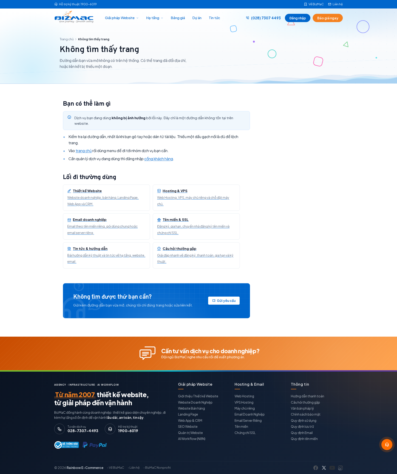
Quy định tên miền (304, 438)
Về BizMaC (316, 4)
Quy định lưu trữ (302, 426)
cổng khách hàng (158, 158)
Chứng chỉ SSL (245, 433)
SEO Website (188, 426)
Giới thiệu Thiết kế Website (198, 396)
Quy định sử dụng (303, 420)
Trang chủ (67, 39)
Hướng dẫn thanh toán (307, 396)
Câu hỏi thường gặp (305, 402)
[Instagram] (340, 467)
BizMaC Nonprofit (158, 467)
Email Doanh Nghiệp (250, 414)
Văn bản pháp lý (302, 408)
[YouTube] (332, 467)
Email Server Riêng (248, 420)
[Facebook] (315, 467)
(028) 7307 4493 (266, 18)
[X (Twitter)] (324, 467)
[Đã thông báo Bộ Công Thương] (65, 445)
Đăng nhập (297, 18)
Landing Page (188, 414)
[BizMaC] (75, 18)
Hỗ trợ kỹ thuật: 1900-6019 (78, 4)
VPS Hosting (244, 402)
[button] (386, 444)
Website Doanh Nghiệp (195, 402)
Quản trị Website (190, 433)
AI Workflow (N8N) (191, 438)
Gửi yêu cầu (226, 300)
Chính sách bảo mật (305, 414)
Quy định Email (302, 433)
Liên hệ (338, 4)
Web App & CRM (190, 420)
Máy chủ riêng (245, 408)
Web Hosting (244, 396)
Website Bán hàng (191, 408)
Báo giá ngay (327, 18)
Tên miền (241, 426)
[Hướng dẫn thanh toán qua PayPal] (94, 445)
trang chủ (84, 150)
